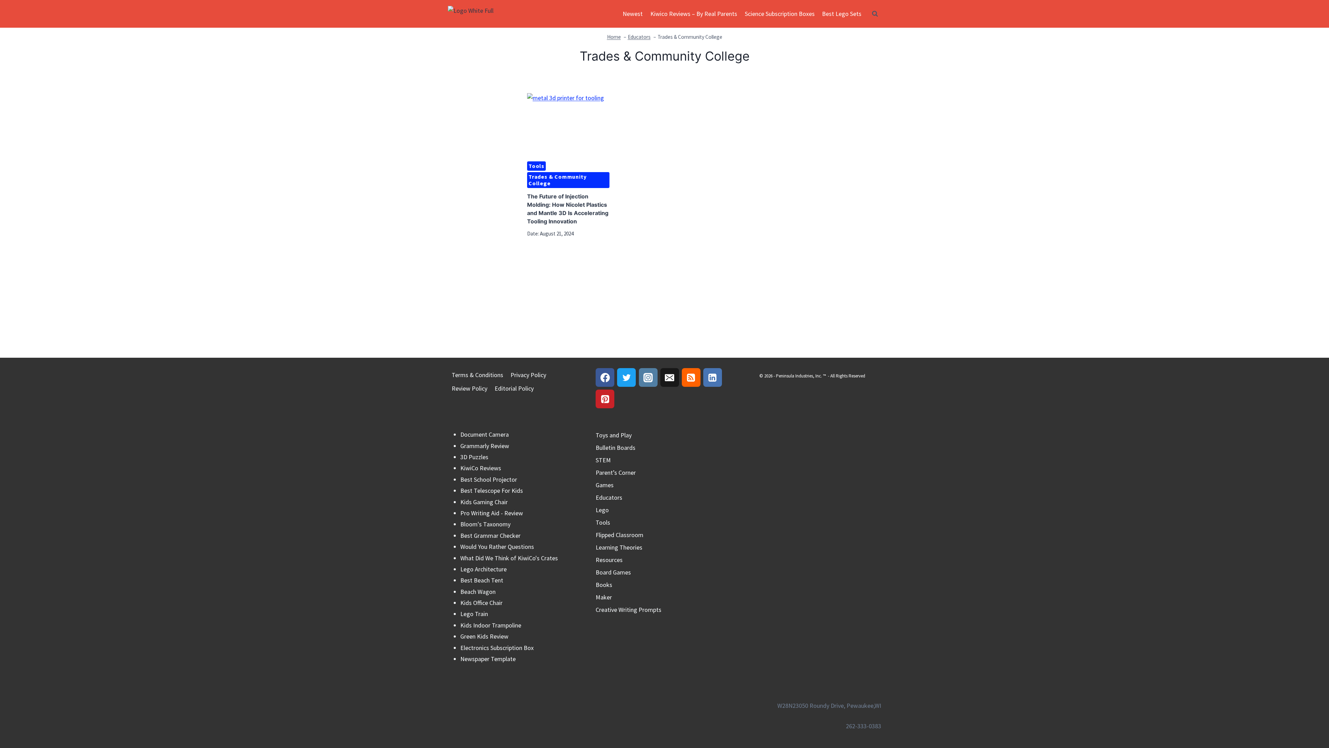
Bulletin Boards (615, 448)
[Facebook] (605, 377)
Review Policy (469, 388)
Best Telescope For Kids (491, 491)
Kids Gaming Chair (484, 502)
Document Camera (484, 434)
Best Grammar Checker (490, 536)
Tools (536, 165)
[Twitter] (626, 377)
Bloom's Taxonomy (485, 524)
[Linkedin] (712, 377)
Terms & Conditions (477, 375)
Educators (609, 497)
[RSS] (691, 377)
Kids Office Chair (481, 603)
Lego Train (474, 614)
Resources (609, 560)
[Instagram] (648, 377)
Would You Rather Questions (497, 547)
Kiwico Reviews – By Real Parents (693, 14)
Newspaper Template (488, 659)
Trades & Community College (557, 180)
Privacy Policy (528, 375)
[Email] (669, 377)
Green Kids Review (484, 636)
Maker (604, 597)
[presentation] (568, 124)
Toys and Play (614, 435)
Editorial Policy (514, 388)
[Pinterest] (605, 399)
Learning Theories (619, 547)
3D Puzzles (474, 457)
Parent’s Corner (616, 473)
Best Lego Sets (841, 14)
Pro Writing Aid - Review (491, 513)
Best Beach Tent (481, 580)
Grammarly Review (484, 446)
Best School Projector (488, 479)
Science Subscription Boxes (780, 14)
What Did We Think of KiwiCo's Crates (509, 558)
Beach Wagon (478, 592)
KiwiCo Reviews (480, 468)
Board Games (613, 572)
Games (605, 485)
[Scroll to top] (1311, 712)
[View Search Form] (875, 14)
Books (604, 585)
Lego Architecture (483, 569)
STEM (603, 460)
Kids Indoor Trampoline (490, 625)
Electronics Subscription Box (497, 648)
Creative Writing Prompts (628, 610)
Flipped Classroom (619, 535)
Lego (602, 510)
